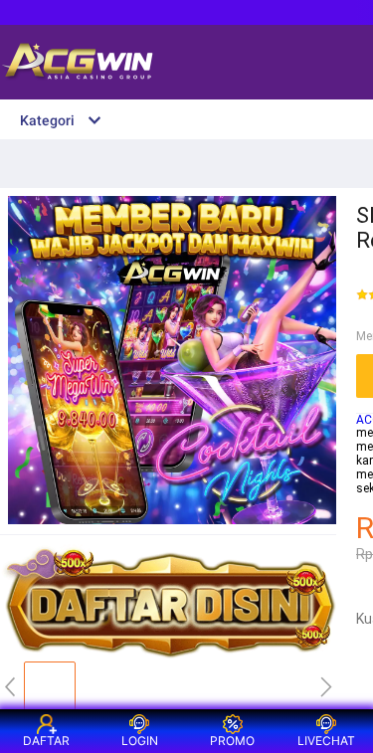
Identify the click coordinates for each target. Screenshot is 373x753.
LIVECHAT (326, 740)
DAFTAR (46, 740)
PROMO (232, 740)
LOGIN (139, 740)
